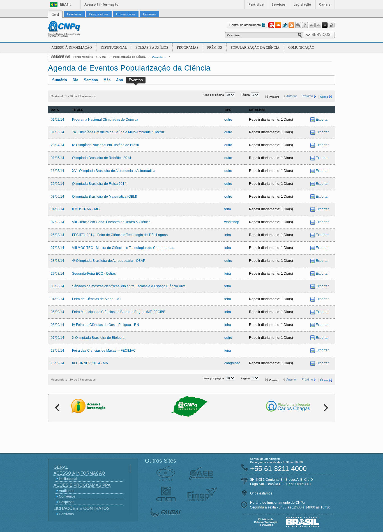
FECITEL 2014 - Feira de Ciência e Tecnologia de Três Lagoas (120, 235)
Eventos (136, 80)
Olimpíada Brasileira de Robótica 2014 (101, 158)
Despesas (66, 502)
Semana (91, 80)
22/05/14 (57, 184)
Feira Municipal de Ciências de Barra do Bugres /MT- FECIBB (118, 312)
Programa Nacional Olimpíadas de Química (105, 120)
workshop (231, 222)
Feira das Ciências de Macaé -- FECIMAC (104, 351)
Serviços (278, 4)
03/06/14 (57, 197)
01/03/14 (57, 132)
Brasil (65, 4)
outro (228, 120)
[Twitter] (285, 25)
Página (246, 94)
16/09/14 (57, 363)
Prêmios (214, 48)
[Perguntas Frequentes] (305, 25)
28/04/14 (57, 145)
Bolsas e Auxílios (151, 48)
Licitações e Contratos (82, 508)
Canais (324, 4)
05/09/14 (57, 312)
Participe (256, 4)
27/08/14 (57, 248)
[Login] (332, 25)
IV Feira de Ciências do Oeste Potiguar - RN (105, 325)
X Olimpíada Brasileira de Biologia (98, 338)
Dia (75, 80)
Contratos (66, 514)
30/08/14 (57, 286)
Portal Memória (83, 56)
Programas (188, 48)
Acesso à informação (101, 4)
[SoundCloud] (278, 25)
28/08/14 (57, 261)
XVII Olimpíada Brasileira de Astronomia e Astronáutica (113, 171)
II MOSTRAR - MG (86, 209)
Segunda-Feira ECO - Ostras (94, 274)
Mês (106, 80)
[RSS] (291, 25)
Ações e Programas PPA (82, 485)
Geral (103, 56)
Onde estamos (261, 493)
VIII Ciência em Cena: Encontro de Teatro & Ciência (111, 222)
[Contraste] (325, 25)
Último (324, 96)
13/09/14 (57, 351)
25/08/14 (57, 235)
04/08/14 (57, 209)
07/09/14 (57, 338)
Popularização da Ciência (255, 48)
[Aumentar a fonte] (311, 25)
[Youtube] (271, 25)
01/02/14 (57, 120)
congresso (232, 363)
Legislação (302, 4)
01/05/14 (57, 158)
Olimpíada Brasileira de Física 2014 (99, 184)
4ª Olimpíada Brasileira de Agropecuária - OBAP (108, 261)
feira (227, 209)
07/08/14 (57, 222)
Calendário (159, 57)
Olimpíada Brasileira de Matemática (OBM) (104, 197)
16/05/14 (57, 171)
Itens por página (214, 94)
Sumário (59, 80)
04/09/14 (57, 299)
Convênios (67, 496)
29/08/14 (57, 274)
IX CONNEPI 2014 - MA (90, 363)
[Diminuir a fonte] (318, 25)
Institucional (114, 48)
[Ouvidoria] (298, 25)
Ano (119, 80)
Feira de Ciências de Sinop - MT (96, 299)
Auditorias (66, 491)
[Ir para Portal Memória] (71, 29)
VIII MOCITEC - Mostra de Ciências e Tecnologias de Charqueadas (123, 248)
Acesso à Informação (71, 48)
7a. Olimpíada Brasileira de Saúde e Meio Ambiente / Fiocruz (118, 132)
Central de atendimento (245, 25)
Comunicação (301, 48)
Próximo (307, 96)
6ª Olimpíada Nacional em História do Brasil (105, 145)
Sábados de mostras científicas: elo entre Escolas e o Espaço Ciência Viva (129, 286)
